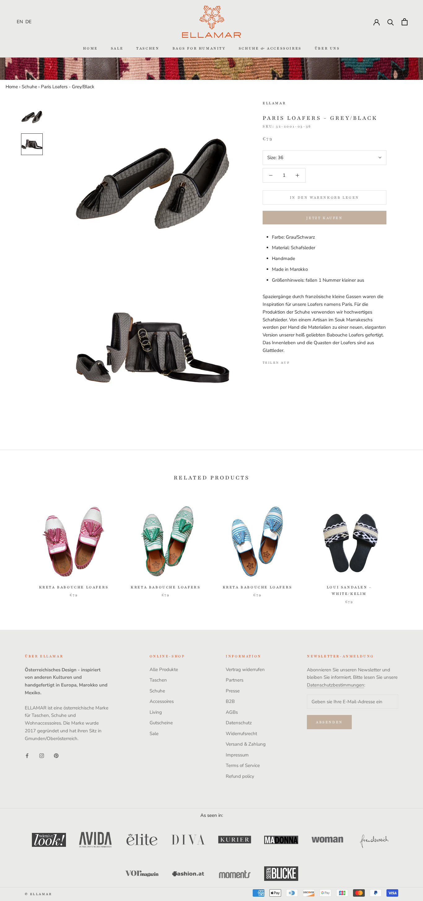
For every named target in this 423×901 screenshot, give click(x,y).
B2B (230, 701)
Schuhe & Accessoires (270, 48)
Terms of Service (243, 765)
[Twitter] (304, 361)
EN (20, 22)
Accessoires (162, 701)
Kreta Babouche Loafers (74, 587)
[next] (404, 548)
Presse (233, 691)
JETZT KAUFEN (324, 217)
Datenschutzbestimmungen (335, 685)
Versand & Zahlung (246, 744)
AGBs (232, 712)
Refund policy (240, 776)
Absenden (329, 722)
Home (90, 48)
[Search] (390, 22)
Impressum (237, 755)
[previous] (19, 548)
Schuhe (29, 87)
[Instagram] (41, 755)
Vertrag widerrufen (245, 669)
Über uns (327, 48)
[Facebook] (296, 361)
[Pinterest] (312, 361)
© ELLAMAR (38, 894)
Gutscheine (161, 723)
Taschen (147, 48)
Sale (117, 48)
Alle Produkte (164, 669)
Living (156, 712)
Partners (234, 680)
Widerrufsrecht (241, 733)
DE (28, 22)
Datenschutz (239, 723)
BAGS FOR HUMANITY (199, 48)
